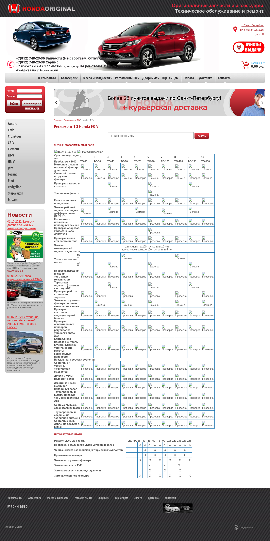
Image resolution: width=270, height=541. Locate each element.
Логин (10, 91)
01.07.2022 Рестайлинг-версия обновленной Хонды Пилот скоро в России (23, 322)
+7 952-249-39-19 (29, 66)
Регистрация (32, 108)
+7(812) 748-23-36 (30, 58)
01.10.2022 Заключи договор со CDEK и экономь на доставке (21, 225)
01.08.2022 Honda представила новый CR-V (24, 277)
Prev (57, 102)
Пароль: (11, 96)
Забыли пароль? (32, 103)
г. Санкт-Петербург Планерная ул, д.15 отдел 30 (252, 30)
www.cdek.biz (15, 270)
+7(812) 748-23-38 (30, 62)
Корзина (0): (258, 63)
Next (262, 102)
